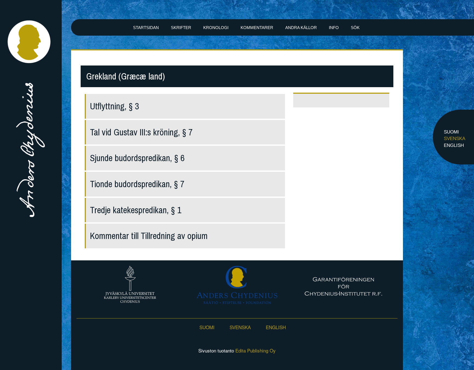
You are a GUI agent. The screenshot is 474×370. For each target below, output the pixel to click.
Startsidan (146, 27)
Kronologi (215, 27)
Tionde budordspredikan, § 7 (137, 184)
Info (334, 27)
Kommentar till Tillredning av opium (149, 235)
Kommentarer (257, 27)
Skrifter (181, 27)
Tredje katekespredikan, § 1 (135, 210)
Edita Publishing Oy (255, 350)
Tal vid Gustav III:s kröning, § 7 (141, 132)
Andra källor (301, 27)
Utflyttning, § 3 (114, 106)
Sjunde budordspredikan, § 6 (137, 158)
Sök (355, 27)
